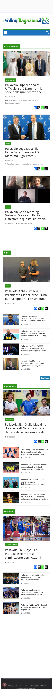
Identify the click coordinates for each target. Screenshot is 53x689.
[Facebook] (35, 107)
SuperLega (9, 419)
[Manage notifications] (4, 685)
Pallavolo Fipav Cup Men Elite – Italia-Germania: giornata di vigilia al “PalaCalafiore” (33, 577)
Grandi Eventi (10, 80)
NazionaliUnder (11, 545)
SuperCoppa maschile (12, 103)
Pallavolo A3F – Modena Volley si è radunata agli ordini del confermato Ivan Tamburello (34, 467)
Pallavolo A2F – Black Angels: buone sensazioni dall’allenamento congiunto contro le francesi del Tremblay (33, 482)
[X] (38, 107)
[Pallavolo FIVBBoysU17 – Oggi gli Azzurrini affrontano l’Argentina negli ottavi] (11, 609)
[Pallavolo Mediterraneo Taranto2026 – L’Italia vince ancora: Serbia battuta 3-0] (11, 594)
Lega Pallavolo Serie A (24, 164)
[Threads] (46, 107)
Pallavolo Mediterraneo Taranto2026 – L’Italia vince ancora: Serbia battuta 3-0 (32, 592)
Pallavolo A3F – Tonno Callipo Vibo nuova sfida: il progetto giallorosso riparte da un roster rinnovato (33, 496)
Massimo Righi (33, 100)
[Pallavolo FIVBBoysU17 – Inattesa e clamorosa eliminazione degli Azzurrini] (26, 528)
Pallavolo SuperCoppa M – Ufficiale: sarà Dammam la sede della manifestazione (23, 88)
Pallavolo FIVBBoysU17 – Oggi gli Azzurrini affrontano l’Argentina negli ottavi (34, 607)
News (8, 144)
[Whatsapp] (42, 107)
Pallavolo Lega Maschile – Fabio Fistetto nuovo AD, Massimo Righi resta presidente (23, 153)
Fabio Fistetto (22, 100)
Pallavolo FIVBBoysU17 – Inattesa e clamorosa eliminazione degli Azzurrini (24, 554)
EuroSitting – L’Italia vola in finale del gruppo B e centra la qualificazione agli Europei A (34, 452)
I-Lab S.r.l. (26, 685)
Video (8, 207)
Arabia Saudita (12, 100)
